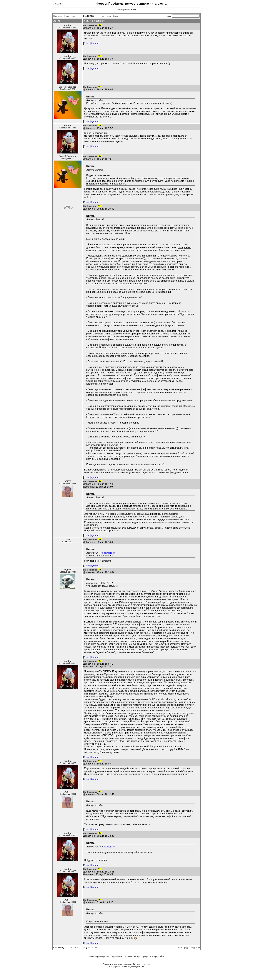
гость (67, 206)
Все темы (57, 16)
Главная (93, 956)
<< (102, 16)
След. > (116, 16)
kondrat (67, 25)
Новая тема (69, 16)
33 (89, 947)
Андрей (67, 569)
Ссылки (151, 956)
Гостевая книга (131, 956)
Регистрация (123, 10)
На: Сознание (90, 25)
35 (96, 947)
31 (81, 947)
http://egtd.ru (108, 553)
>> (122, 16)
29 (75, 947)
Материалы (103, 956)
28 (71, 947)
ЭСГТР (67, 481)
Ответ (87, 43)
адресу (147, 964)
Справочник (116, 956)
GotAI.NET (58, 4)
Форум (142, 956)
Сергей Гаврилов (67, 87)
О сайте (160, 956)
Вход (133, 10)
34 (92, 947)
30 (78, 947)
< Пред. (107, 16)
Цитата (94, 43)
